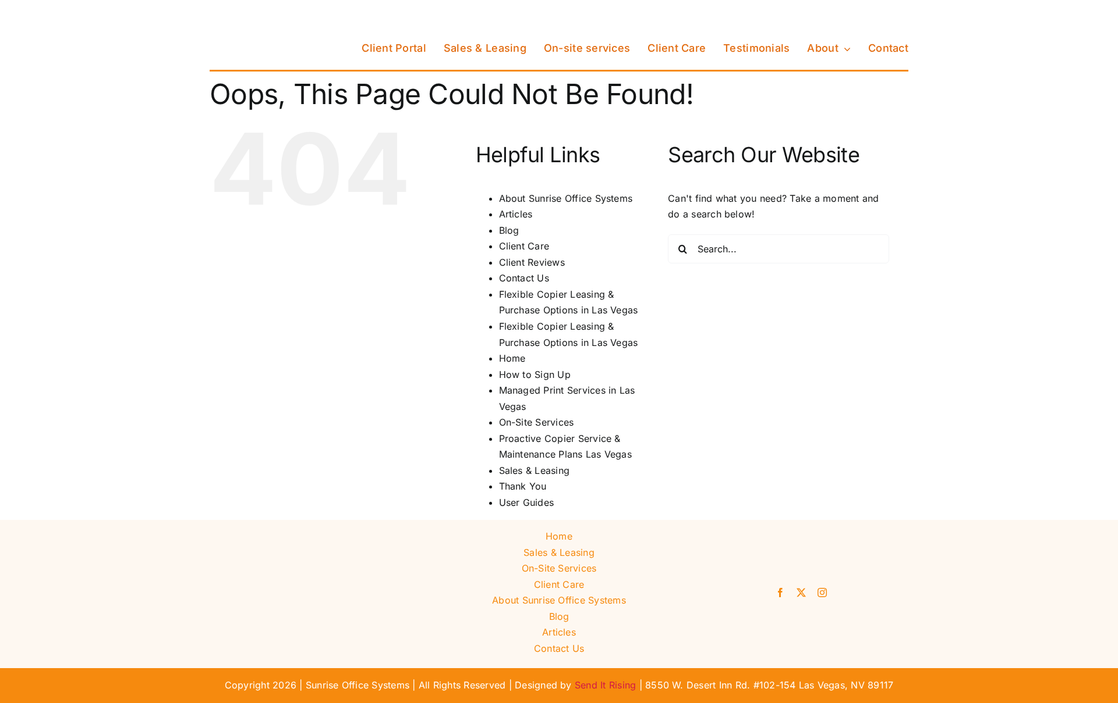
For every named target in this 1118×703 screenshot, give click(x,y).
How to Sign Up (535, 374)
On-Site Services (536, 422)
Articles (516, 214)
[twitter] (801, 592)
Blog (509, 230)
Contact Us (524, 278)
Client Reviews (532, 262)
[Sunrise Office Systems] (268, 13)
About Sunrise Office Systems (566, 198)
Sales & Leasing (534, 470)
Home (512, 358)
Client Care (524, 246)
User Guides (526, 502)
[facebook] (780, 592)
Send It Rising (605, 685)
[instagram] (822, 592)
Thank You (523, 486)
